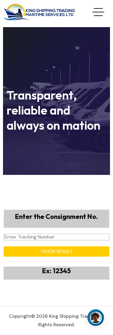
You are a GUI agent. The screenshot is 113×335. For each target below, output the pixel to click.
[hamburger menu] (98, 12)
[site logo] (40, 11)
